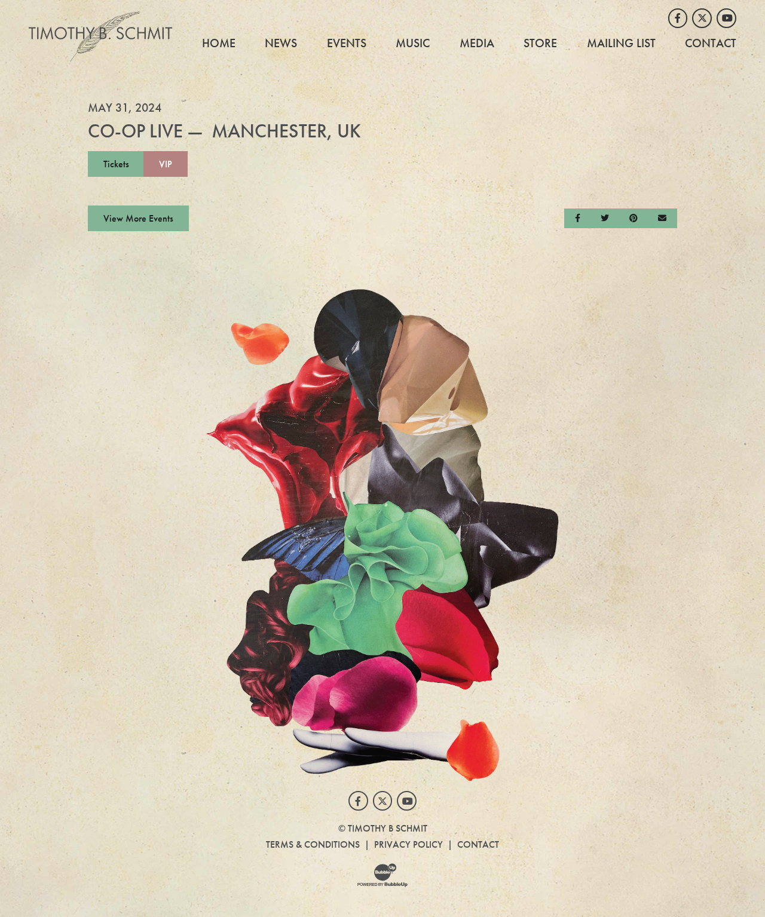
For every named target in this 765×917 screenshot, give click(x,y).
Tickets (116, 164)
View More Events (138, 218)
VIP (165, 164)
